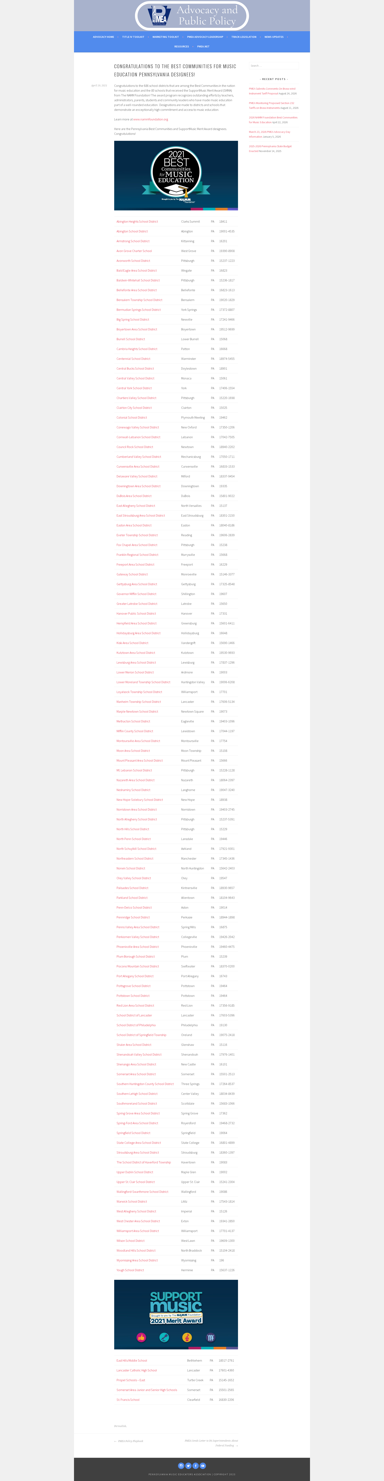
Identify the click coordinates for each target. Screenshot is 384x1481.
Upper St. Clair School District (136, 1182)
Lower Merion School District (135, 672)
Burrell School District (131, 339)
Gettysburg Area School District (137, 584)
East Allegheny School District (136, 506)
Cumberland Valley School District (139, 457)
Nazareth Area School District (135, 780)
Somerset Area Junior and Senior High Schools (147, 1390)
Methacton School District (133, 721)
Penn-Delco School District (134, 907)
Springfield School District (133, 1133)
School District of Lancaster (134, 1015)
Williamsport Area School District (138, 1231)
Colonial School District (132, 417)
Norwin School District (131, 868)
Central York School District (134, 388)
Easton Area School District (134, 525)
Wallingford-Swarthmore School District (142, 1192)
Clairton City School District (134, 408)
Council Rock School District (135, 447)
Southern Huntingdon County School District (145, 1084)
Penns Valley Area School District (138, 927)
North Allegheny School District (137, 819)
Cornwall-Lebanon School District (138, 437)
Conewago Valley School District (138, 427)
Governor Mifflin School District (136, 594)
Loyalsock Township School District (139, 692)
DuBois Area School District (134, 496)
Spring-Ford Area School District (137, 1123)
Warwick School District (132, 1201)
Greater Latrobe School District (137, 604)
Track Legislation (243, 37)
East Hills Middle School (132, 1360)
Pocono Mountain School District (138, 966)
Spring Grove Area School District (138, 1113)
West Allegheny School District (136, 1211)
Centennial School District (133, 359)
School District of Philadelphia (136, 1025)
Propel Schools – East (131, 1380)
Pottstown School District (133, 996)
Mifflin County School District (135, 731)
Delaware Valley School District (137, 476)
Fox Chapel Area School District (137, 545)
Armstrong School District (133, 241)
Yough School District (130, 1270)
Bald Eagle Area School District (137, 270)
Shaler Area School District (134, 1045)
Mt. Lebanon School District (134, 770)
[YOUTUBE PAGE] (203, 1466)
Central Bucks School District (135, 368)
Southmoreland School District (137, 1103)
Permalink (120, 1426)
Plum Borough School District (136, 956)
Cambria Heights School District (137, 349)
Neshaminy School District (133, 790)
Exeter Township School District (137, 535)
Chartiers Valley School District (136, 398)
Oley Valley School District (134, 878)
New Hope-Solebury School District (140, 800)
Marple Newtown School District (137, 711)
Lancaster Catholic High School (137, 1370)
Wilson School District (130, 1241)
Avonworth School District (133, 261)
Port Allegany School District (135, 976)
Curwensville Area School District (138, 466)
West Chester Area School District (138, 1221)
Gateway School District (132, 574)
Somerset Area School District (136, 1074)
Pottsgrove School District (133, 986)
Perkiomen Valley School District (138, 937)
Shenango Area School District (136, 1064)
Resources (181, 46)
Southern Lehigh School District (137, 1094)
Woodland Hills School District (136, 1250)
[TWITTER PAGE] (188, 1466)
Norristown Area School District (137, 809)
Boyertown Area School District (137, 329)
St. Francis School (128, 1400)
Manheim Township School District (139, 702)
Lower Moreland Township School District (143, 682)
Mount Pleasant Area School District (140, 760)
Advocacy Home (103, 37)
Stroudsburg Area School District (138, 1152)
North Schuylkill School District (136, 849)
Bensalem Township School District (139, 300)
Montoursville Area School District (138, 741)
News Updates (274, 37)
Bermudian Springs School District (139, 310)
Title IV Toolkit (133, 37)
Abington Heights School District (137, 221)
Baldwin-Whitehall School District (138, 280)
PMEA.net (203, 46)
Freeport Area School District (135, 564)
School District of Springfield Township (141, 1035)
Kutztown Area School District (136, 653)
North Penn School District (134, 839)
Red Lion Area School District (135, 1005)
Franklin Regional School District (137, 555)
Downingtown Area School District (138, 486)
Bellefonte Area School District (137, 290)
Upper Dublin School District (135, 1172)
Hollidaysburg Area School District (138, 633)
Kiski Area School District (132, 643)
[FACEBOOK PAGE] (195, 1466)
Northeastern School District (135, 858)
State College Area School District (139, 1143)
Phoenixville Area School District (138, 947)
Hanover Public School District (136, 613)
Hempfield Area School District (136, 623)
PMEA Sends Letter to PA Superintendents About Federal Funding (211, 1443)
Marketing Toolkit (166, 37)
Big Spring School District (133, 319)
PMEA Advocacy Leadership (205, 37)
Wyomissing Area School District (137, 1260)
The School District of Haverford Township (144, 1162)
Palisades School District (132, 888)
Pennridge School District (133, 917)
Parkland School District (132, 898)
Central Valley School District (135, 378)
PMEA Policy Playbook (130, 1441)
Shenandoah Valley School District (139, 1054)
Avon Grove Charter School (134, 251)
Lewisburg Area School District (136, 662)
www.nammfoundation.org (150, 119)
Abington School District (132, 231)
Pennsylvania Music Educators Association (180, 1474)
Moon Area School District (133, 751)
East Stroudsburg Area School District (141, 515)
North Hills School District (133, 829)
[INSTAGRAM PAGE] (181, 1466)
